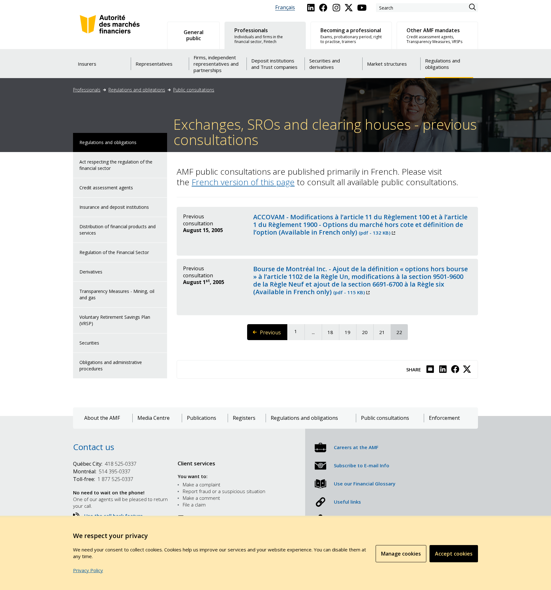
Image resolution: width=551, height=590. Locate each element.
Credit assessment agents (106, 188)
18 (333, 332)
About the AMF (102, 418)
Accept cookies (454, 553)
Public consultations (193, 89)
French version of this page (243, 182)
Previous (273, 334)
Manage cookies (401, 553)
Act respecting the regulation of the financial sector (115, 165)
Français (285, 7)
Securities (89, 343)
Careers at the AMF (356, 447)
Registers (244, 418)
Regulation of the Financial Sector (114, 252)
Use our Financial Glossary (364, 483)
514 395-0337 (101, 471)
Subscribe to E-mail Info (361, 465)
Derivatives (90, 272)
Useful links (347, 502)
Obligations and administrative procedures (110, 365)
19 (350, 332)
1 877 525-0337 (103, 479)
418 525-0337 (104, 463)
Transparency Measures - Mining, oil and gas (116, 294)
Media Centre (153, 418)
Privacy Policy (88, 570)
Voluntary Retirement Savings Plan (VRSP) (114, 320)
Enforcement (444, 418)
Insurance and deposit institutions (114, 207)
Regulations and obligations (136, 89)
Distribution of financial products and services (117, 229)
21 (384, 332)
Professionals (86, 89)
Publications (201, 418)
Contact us (93, 447)
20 (367, 332)
